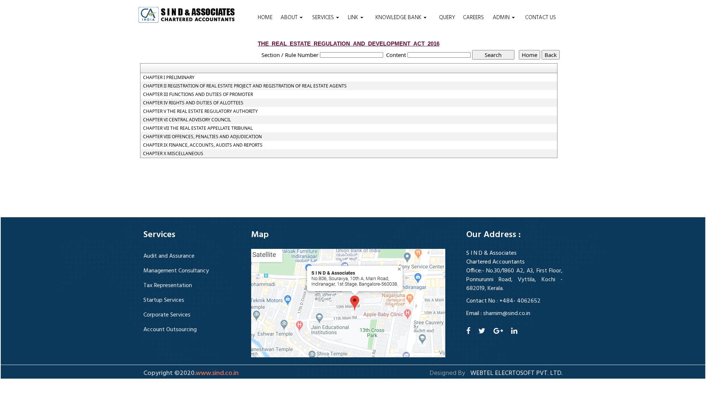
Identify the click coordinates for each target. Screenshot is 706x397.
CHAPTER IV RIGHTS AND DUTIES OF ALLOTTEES (193, 103)
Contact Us (540, 17)
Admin (502, 17)
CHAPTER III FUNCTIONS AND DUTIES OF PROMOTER (198, 94)
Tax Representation (167, 285)
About (290, 17)
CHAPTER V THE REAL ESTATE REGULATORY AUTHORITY (200, 111)
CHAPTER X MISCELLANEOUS (173, 154)
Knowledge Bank (399, 17)
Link (354, 17)
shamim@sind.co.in (506, 313)
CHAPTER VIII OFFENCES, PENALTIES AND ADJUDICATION (202, 137)
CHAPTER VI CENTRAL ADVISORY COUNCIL (187, 120)
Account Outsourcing (170, 330)
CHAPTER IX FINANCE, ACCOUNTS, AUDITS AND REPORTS (203, 145)
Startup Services (163, 300)
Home (265, 17)
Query (447, 17)
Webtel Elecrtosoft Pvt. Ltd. (516, 373)
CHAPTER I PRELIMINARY (169, 78)
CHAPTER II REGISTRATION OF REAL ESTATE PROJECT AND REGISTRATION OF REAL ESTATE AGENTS (245, 86)
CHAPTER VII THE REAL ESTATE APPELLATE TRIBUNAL (198, 128)
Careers (473, 17)
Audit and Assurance (169, 256)
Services (323, 17)
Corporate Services (166, 315)
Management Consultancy (176, 271)
